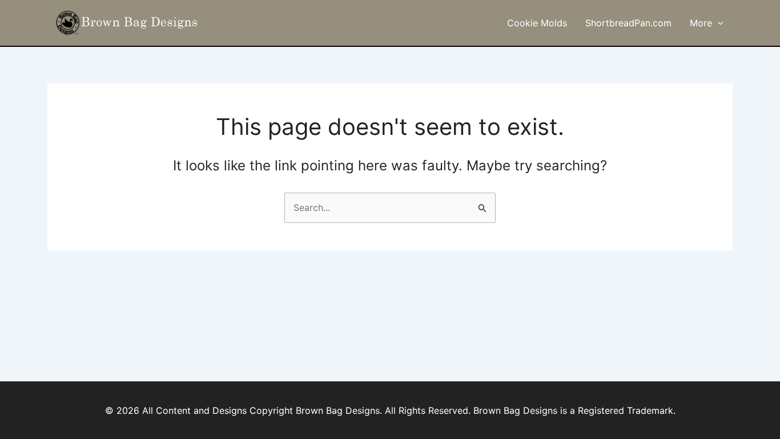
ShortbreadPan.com (628, 23)
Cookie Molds (537, 23)
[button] (717, 23)
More (701, 23)
